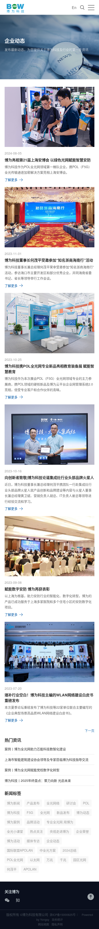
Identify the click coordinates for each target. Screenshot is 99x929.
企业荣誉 (82, 831)
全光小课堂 (15, 831)
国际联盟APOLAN (20, 850)
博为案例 (13, 822)
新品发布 (63, 812)
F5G (30, 812)
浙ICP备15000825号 (64, 915)
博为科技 (13, 812)
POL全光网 (15, 859)
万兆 (50, 859)
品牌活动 (33, 822)
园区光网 (79, 859)
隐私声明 (57, 924)
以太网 (35, 859)
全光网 (45, 812)
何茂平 (12, 869)
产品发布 (33, 803)
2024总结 (69, 850)
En (74, 7)
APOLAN (29, 869)
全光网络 (53, 803)
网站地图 (43, 924)
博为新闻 (13, 803)
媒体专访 (33, 840)
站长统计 (57, 919)
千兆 (63, 859)
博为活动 (13, 840)
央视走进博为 (59, 831)
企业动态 (53, 840)
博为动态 (82, 812)
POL (86, 803)
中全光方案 (48, 850)
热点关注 (36, 831)
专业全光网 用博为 (60, 822)
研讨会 (71, 803)
